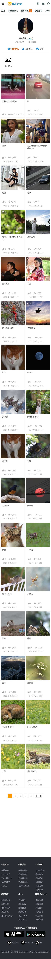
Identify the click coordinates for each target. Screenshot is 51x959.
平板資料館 (23, 882)
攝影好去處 (6, 899)
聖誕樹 (30, 682)
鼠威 (29, 461)
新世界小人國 (7, 328)
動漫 (4, 192)
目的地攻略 (6, 907)
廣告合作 (39, 907)
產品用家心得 (23, 886)
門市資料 (22, 899)
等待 (29, 638)
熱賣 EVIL (22, 919)
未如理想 (5, 505)
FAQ (48, 10)
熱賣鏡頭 (22, 911)
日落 (4, 682)
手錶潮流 (39, 890)
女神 (4, 145)
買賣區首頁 (40, 870)
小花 (4, 771)
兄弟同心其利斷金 (9, 101)
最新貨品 (22, 903)
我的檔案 (29, 48)
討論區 (4, 886)
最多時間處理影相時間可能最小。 (37, 146)
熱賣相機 (22, 907)
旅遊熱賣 (5, 903)
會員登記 (39, 911)
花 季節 (5, 417)
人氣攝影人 (13, 10)
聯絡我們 (39, 903)
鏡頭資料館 (23, 874)
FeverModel (6, 878)
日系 (29, 284)
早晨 (4, 638)
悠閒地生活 (31, 771)
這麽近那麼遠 (32, 417)
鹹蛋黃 (30, 505)
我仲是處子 (6, 594)
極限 (29, 192)
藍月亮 (30, 372)
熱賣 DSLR (22, 915)
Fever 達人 (5, 874)
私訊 (41, 48)
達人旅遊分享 (6, 915)
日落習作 (31, 328)
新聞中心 (5, 870)
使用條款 (39, 915)
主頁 (3, 10)
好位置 (5, 461)
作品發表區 (6, 882)
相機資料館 (23, 870)
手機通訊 (39, 878)
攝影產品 (39, 874)
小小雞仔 (31, 549)
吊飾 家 (30, 594)
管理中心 (39, 10)
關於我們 (39, 899)
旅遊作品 (5, 911)
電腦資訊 (39, 882)
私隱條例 (39, 919)
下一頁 (39, 795)
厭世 (4, 549)
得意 (4, 372)
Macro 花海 (32, 727)
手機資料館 (23, 878)
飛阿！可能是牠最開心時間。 (12, 238)
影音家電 (39, 886)
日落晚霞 (5, 284)
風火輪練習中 (7, 727)
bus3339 (22, 38)
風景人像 (31, 237)
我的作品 (26, 10)
